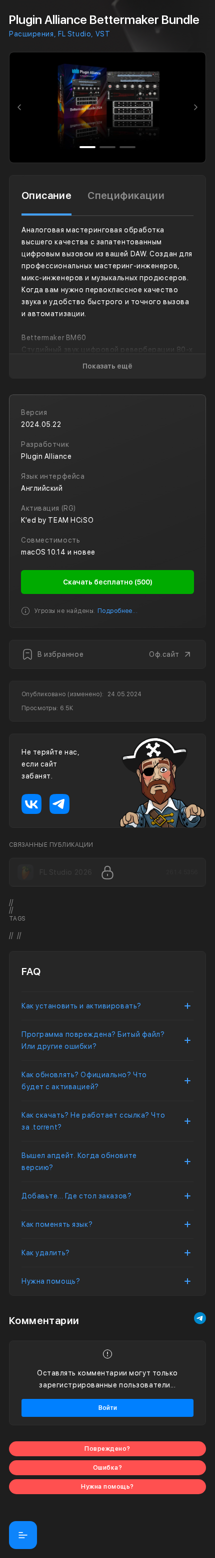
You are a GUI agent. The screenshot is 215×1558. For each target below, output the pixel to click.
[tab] (47, 195)
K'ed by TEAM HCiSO (57, 520)
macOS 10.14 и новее (58, 552)
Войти (107, 1407)
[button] (20, 107)
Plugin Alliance (46, 456)
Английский (42, 488)
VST (103, 34)
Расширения (31, 34)
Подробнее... (118, 610)
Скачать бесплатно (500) (107, 582)
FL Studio (74, 34)
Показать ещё (107, 366)
